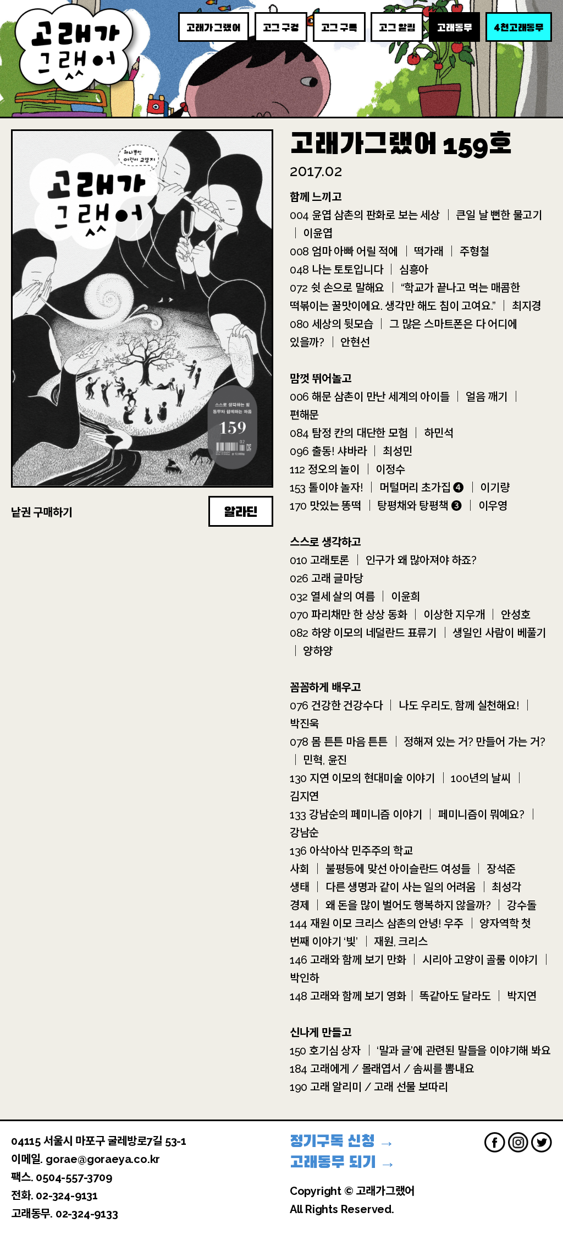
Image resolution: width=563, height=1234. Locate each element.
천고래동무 (519, 27)
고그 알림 (397, 27)
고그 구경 (281, 27)
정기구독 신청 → (342, 1141)
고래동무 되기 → (343, 1162)
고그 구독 (339, 27)
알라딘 (241, 512)
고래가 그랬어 (213, 27)
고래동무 (454, 27)
